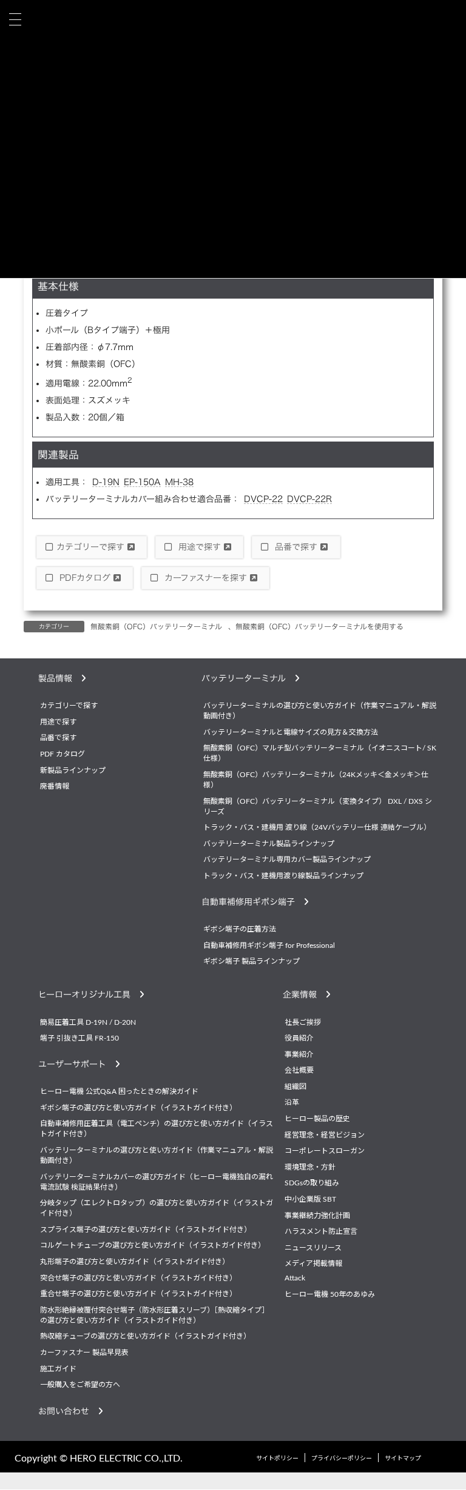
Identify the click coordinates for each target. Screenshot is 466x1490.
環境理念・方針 (310, 1167)
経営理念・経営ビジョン (325, 1135)
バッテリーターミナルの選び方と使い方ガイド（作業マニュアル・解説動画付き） (319, 711)
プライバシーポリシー (341, 1459)
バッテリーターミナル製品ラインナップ (268, 843)
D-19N (106, 482)
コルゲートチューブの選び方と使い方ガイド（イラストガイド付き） (152, 1246)
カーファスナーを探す (205, 578)
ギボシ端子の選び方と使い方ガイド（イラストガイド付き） (138, 1107)
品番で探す (296, 547)
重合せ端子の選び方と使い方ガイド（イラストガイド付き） (138, 1294)
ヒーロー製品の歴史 (317, 1119)
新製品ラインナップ (73, 770)
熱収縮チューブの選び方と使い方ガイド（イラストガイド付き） (145, 1336)
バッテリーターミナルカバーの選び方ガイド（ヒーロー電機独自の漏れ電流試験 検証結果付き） (156, 1182)
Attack (295, 1278)
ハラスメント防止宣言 (321, 1232)
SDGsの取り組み (312, 1183)
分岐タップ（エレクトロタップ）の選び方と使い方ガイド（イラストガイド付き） (156, 1208)
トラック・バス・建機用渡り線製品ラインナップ (283, 875)
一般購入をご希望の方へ (80, 1385)
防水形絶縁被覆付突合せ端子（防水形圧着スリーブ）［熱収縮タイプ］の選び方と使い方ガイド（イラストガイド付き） (154, 1315)
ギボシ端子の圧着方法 (239, 929)
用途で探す (199, 547)
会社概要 (299, 1070)
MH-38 (179, 482)
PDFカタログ (84, 578)
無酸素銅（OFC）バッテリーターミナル (156, 626)
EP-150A (142, 482)
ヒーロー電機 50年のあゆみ (330, 1294)
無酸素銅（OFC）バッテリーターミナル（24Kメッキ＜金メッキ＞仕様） (315, 780)
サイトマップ (403, 1459)
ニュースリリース (313, 1247)
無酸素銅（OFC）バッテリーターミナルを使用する (319, 626)
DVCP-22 (263, 499)
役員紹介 (299, 1038)
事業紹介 (299, 1054)
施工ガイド (58, 1368)
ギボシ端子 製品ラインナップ (251, 961)
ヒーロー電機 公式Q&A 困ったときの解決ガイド (119, 1092)
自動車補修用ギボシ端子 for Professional (269, 945)
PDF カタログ (62, 754)
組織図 (295, 1086)
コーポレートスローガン (325, 1151)
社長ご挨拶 (303, 1022)
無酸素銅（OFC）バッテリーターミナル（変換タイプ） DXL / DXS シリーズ (317, 806)
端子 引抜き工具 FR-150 (79, 1038)
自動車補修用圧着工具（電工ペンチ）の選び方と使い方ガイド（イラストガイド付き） (156, 1129)
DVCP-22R (309, 499)
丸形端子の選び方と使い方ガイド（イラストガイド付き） (134, 1262)
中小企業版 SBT (310, 1200)
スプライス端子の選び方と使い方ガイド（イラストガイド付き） (145, 1229)
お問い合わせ (68, 1411)
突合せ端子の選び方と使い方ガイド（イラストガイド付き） (138, 1278)
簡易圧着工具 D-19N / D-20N (88, 1022)
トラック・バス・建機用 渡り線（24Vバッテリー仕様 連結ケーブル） (317, 828)
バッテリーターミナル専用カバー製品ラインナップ (287, 860)
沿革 (292, 1103)
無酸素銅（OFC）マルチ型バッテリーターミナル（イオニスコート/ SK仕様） (319, 754)
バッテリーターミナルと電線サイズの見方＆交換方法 (290, 732)
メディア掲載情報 (313, 1264)
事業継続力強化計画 (317, 1215)
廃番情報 (54, 786)
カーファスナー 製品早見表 (84, 1352)
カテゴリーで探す (91, 547)
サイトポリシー (277, 1459)
